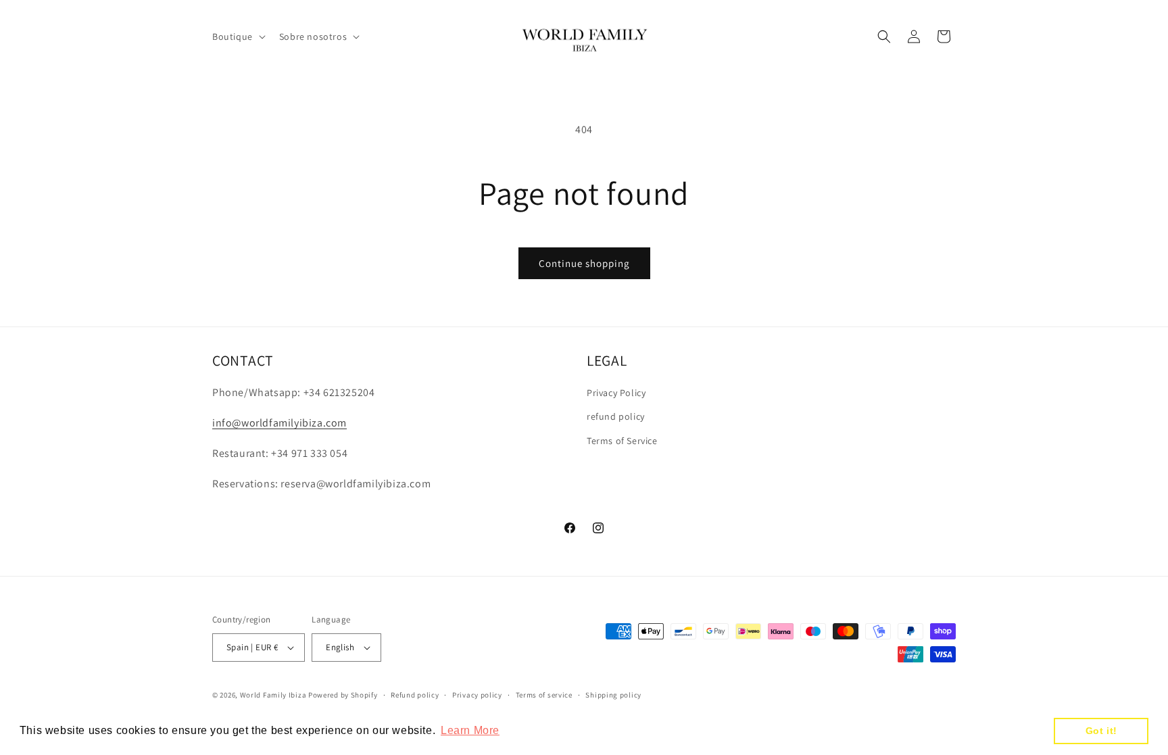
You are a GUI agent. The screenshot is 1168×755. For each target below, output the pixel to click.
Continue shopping (584, 263)
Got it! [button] (1101, 730)
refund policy (616, 416)
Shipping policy (613, 695)
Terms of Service (622, 441)
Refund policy (415, 695)
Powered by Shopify (343, 695)
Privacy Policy (616, 393)
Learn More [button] (470, 730)
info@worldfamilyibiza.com (279, 423)
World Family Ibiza (273, 695)
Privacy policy (477, 695)
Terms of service (544, 695)
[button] (237, 36)
